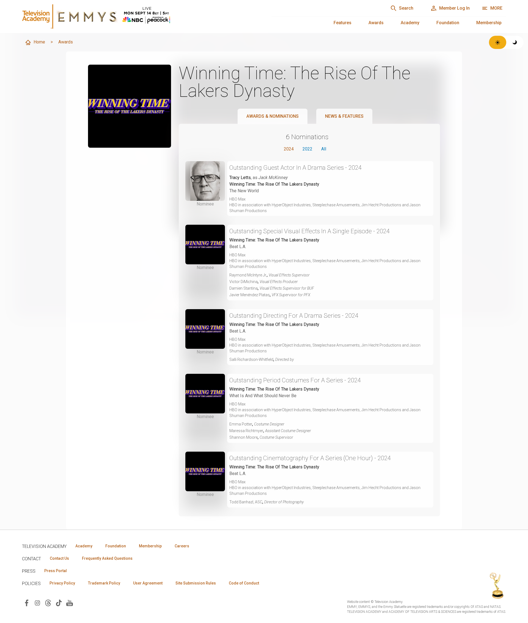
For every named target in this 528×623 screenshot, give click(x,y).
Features (342, 22)
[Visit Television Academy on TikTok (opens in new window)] (59, 602)
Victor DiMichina (243, 281)
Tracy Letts (240, 177)
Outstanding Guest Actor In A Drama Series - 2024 (295, 167)
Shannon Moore (243, 437)
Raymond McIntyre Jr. (248, 275)
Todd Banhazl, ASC (245, 502)
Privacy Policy (62, 583)
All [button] (323, 149)
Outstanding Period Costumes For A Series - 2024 (295, 380)
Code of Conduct (244, 583)
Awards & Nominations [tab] (272, 116)
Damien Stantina (243, 288)
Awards (376, 22)
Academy (410, 22)
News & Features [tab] (344, 116)
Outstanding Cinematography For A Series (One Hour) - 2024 (310, 458)
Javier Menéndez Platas (249, 295)
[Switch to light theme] (497, 42)
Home (39, 42)
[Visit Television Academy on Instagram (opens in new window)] (37, 602)
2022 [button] (307, 149)
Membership (489, 22)
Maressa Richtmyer (246, 431)
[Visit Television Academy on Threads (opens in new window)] (48, 602)
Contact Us (59, 558)
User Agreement (148, 583)
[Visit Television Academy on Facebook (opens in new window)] (26, 602)
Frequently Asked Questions (107, 558)
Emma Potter (240, 424)
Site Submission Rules (195, 583)
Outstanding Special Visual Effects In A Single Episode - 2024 (309, 231)
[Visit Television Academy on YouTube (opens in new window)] (69, 602)
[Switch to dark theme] (515, 42)
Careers (182, 546)
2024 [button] (289, 149)
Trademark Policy (104, 583)
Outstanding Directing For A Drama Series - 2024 (293, 315)
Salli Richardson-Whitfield (251, 359)
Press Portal (55, 571)
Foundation (447, 22)
